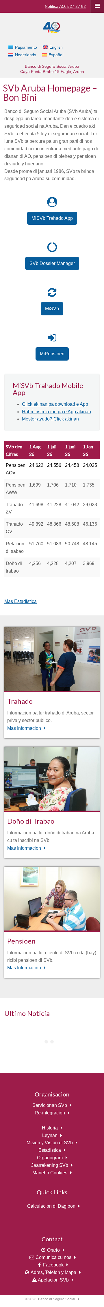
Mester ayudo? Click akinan (50, 418)
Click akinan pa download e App (55, 404)
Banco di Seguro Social (56, 1299)
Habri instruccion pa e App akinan (56, 411)
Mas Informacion (24, 728)
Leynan (49, 1135)
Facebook (53, 1264)
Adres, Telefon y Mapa (53, 1272)
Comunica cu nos (53, 1257)
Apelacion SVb (53, 1279)
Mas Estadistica (20, 601)
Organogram (50, 1157)
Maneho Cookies (49, 1172)
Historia (50, 1127)
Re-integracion (50, 1112)
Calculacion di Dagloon (51, 1206)
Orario (53, 1250)
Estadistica (49, 1150)
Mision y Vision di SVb (50, 1142)
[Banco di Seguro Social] (52, 27)
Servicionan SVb (49, 1105)
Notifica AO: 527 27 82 (65, 6)
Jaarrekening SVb (49, 1165)
